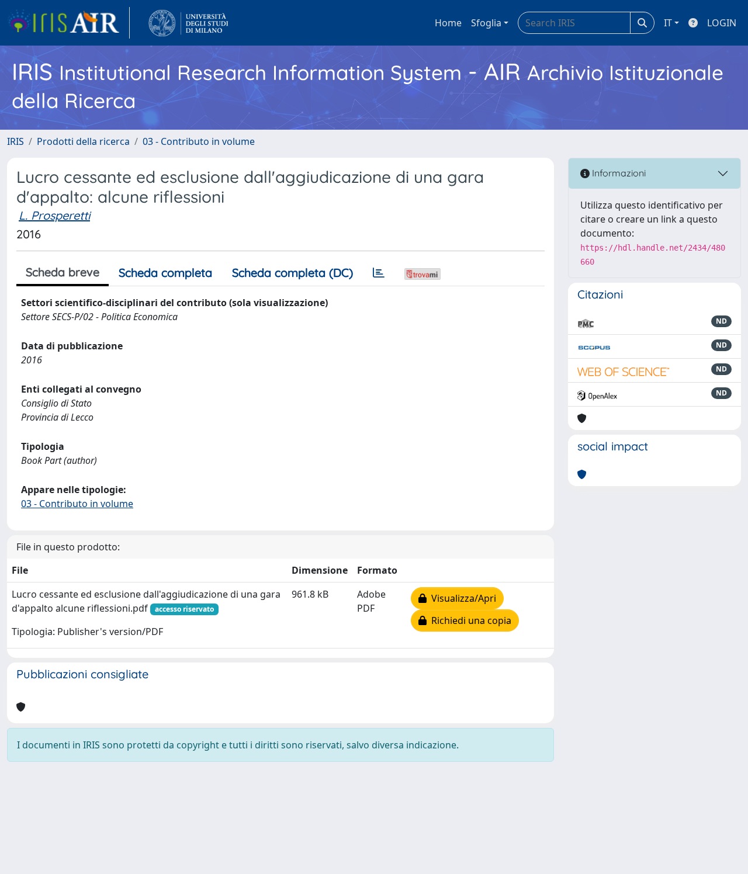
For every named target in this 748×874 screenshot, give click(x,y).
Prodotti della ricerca (83, 141)
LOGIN (721, 22)
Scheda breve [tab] (62, 272)
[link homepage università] (188, 23)
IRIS (15, 141)
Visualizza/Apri (461, 598)
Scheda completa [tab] (165, 272)
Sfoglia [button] (486, 22)
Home (448, 22)
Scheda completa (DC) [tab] (292, 272)
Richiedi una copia (469, 620)
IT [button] (668, 22)
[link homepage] (68, 23)
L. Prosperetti (54, 215)
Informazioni (618, 173)
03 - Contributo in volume (199, 141)
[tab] (378, 273)
